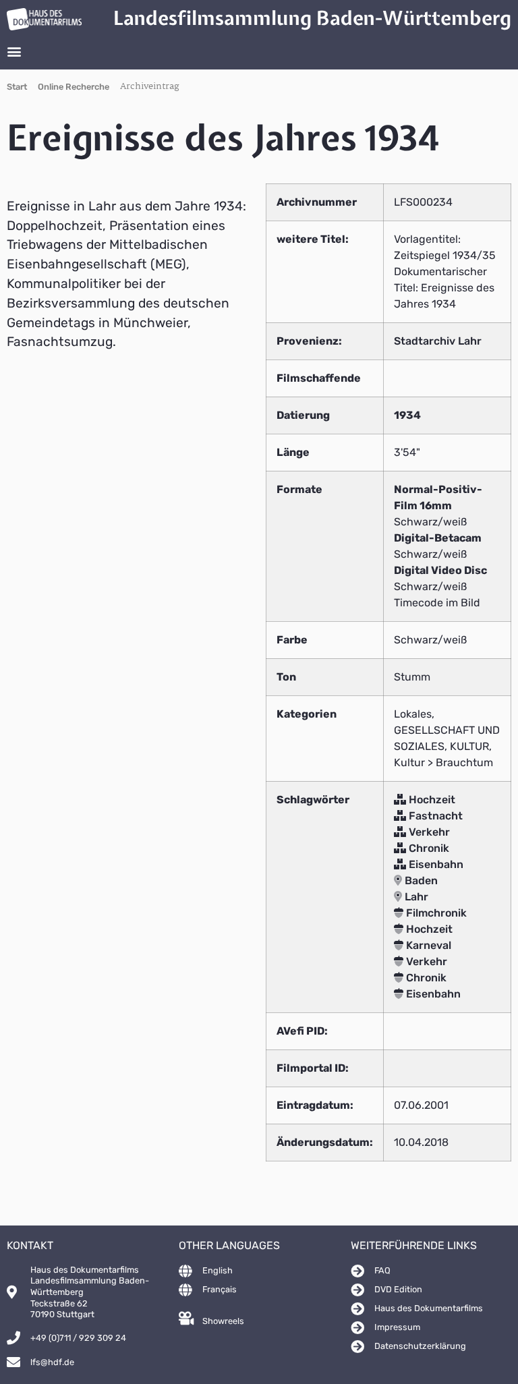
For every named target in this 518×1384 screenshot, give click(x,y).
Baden (420, 880)
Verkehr (428, 832)
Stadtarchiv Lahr (438, 341)
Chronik (427, 848)
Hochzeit (430, 799)
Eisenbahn (434, 864)
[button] (14, 51)
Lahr (415, 896)
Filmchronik (435, 912)
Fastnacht (434, 815)
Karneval (427, 945)
